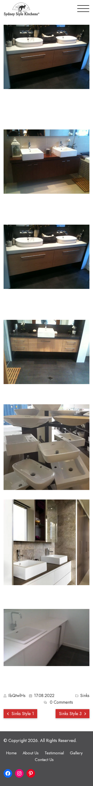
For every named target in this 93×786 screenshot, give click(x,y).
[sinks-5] (46, 352)
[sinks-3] (46, 161)
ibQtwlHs (17, 695)
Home (11, 753)
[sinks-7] (46, 542)
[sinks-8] (46, 637)
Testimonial (54, 753)
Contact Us (44, 759)
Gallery (76, 753)
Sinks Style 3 (71, 714)
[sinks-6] (46, 447)
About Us (31, 753)
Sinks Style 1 (22, 714)
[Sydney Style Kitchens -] (21, 9)
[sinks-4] (46, 257)
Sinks (84, 695)
